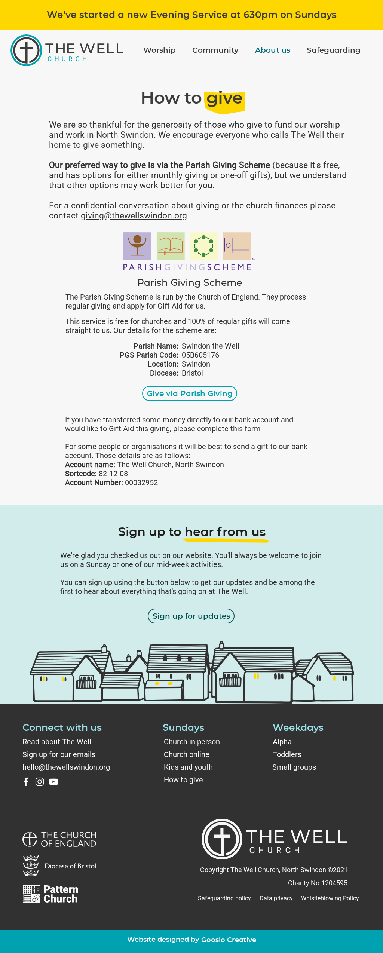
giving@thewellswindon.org (134, 216)
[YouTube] (53, 781)
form (253, 428)
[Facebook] (25, 781)
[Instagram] (39, 781)
